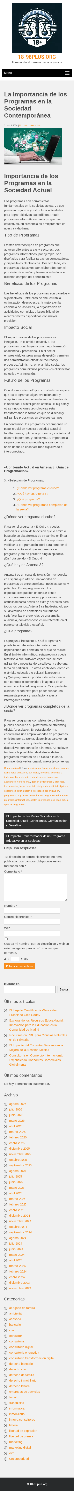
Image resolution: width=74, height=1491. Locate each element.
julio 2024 (15, 1243)
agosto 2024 (17, 1238)
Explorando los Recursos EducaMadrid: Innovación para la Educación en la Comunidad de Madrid (36, 1025)
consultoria (16, 1341)
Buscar (64, 989)
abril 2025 (15, 1193)
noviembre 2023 (20, 1288)
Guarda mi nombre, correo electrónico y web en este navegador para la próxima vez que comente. (36, 948)
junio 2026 (16, 1115)
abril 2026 (15, 1126)
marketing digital (20, 1447)
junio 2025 (16, 1182)
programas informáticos (16, 800)
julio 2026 (15, 1109)
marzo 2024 (17, 1266)
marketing (15, 1442)
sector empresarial (40, 800)
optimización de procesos (30, 791)
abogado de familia (22, 1308)
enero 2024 (16, 1277)
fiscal (12, 1397)
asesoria (15, 1319)
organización (52, 791)
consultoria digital (21, 1347)
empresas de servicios (24, 1391)
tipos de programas (14, 804)
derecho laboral (19, 1386)
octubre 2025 (18, 1159)
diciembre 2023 (19, 1282)
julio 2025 (15, 1176)
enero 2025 (16, 1210)
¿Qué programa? (28, 499)
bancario (15, 1324)
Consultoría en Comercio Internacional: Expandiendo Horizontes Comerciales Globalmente (36, 1060)
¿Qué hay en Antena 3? (32, 493)
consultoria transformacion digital (31, 1358)
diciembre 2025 (19, 1148)
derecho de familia (21, 1375)
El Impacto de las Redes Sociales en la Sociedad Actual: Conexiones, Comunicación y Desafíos (36, 820)
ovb (11, 1453)
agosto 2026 (17, 1104)
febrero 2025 (18, 1204)
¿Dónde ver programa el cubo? (37, 488)
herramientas (11, 786)
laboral (13, 1425)
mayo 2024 (16, 1254)
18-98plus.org (37, 57)
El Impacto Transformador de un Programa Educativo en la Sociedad (35, 838)
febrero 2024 (18, 1271)
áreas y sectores (50, 768)
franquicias (16, 1403)
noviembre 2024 (20, 1221)
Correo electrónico (18, 916)
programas (10, 795)
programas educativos (56, 795)
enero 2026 (16, 1143)
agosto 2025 (17, 1171)
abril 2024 (15, 1260)
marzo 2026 (17, 1131)
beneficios (34, 772)
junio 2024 (16, 1249)
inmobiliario (17, 1414)
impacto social (27, 786)
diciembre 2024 (19, 1215)
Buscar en (12, 984)
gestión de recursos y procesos (47, 781)
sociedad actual (59, 800)
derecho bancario (21, 1363)
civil (11, 1330)
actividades (34, 768)
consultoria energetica (24, 1352)
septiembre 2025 (20, 1165)
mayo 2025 (16, 1187)
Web (7, 928)
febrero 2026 (18, 1137)
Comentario (13, 871)
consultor (15, 1335)
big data (19, 777)
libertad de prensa (21, 1436)
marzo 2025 (17, 1198)
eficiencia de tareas (35, 777)
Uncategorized (12, 768)
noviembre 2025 (20, 1154)
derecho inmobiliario (23, 1380)
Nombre (10, 905)
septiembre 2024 (20, 1232)
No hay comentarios (29, 125)
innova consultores (22, 1419)
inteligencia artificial (47, 786)
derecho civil (17, 1369)
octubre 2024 (18, 1226)
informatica (16, 1408)
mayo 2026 (16, 1120)
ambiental (15, 1313)
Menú (8, 73)
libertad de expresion (23, 1430)
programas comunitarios (30, 795)
